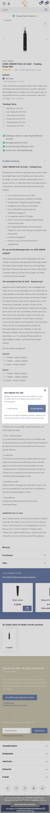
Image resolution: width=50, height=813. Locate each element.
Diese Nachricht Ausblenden (25, 804)
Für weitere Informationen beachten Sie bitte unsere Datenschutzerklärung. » (25, 810)
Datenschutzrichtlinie (22, 418)
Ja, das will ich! (37, 408)
